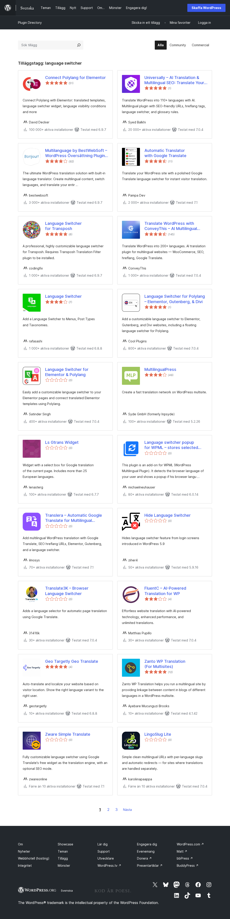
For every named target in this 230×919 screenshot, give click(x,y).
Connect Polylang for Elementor (75, 77)
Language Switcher (63, 296)
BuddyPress (188, 865)
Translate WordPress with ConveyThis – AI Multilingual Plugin (170, 226)
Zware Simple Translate (67, 734)
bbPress (185, 858)
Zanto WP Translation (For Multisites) (164, 664)
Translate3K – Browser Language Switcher (66, 591)
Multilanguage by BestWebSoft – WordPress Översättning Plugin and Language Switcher (76, 153)
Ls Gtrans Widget (62, 442)
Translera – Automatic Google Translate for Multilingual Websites (73, 518)
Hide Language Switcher (167, 515)
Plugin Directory (30, 22)
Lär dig (102, 844)
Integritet (25, 865)
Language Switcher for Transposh (63, 226)
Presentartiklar (150, 865)
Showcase (65, 844)
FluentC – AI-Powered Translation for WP (165, 591)
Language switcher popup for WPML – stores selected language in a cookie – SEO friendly (171, 445)
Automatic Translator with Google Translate (165, 153)
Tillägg (63, 858)
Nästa (127, 810)
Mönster (64, 865)
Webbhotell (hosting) (33, 858)
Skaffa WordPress (206, 8)
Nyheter (24, 851)
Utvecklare (105, 858)
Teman (63, 851)
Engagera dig (147, 844)
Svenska (67, 890)
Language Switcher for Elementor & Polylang (66, 372)
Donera (144, 858)
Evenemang (146, 851)
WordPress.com (190, 844)
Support (103, 851)
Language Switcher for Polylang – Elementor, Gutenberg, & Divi (174, 299)
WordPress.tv (109, 865)
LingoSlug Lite (157, 734)
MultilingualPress (160, 369)
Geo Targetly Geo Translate (71, 661)
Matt (182, 851)
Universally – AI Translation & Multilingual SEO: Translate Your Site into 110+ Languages (174, 80)
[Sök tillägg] (78, 45)
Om (20, 844)
